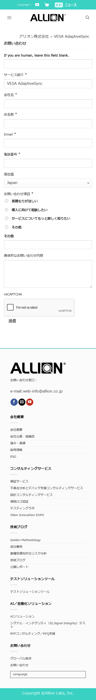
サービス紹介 (15, 75)
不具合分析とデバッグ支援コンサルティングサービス (46, 488)
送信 (12, 321)
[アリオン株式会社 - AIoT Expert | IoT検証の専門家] (48, 17)
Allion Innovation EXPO (27, 515)
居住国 (9, 174)
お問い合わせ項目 (19, 194)
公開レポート (19, 567)
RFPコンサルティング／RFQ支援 (32, 634)
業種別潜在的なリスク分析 (28, 553)
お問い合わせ (19, 665)
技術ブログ (17, 560)
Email (10, 134)
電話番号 (12, 154)
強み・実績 (17, 443)
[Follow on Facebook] (14, 402)
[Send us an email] (22, 402)
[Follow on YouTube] (37, 5)
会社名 (10, 95)
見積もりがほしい (24, 201)
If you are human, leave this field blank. (36, 55)
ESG (13, 457)
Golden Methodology (25, 540)
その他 (15, 227)
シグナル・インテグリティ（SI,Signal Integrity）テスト (47, 625)
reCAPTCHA (13, 294)
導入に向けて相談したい (29, 210)
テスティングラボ (22, 508)
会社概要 (16, 430)
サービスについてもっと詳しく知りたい (40, 218)
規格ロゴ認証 (19, 502)
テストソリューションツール (30, 592)
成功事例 (16, 547)
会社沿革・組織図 (22, 436)
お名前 (10, 114)
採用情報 (16, 450)
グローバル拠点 (20, 658)
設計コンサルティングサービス (31, 495)
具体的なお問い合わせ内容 (23, 255)
